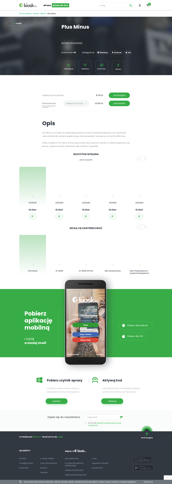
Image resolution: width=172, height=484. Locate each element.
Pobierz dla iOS (135, 336)
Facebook (24, 467)
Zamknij (147, 482)
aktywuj (112, 401)
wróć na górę (147, 438)
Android (117, 52)
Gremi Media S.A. (102, 69)
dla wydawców (72, 458)
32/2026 (86, 202)
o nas (94, 458)
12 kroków (32, 271)
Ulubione (85, 69)
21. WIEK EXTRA (86, 271)
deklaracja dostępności (75, 474)
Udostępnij (68, 69)
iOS (129, 52)
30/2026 (139, 202)
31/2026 (113, 202)
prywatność (97, 467)
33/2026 (59, 202)
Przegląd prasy (26, 463)
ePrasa (47, 5)
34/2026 (33, 202)
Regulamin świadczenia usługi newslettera (104, 424)
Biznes (43, 13)
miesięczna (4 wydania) (77, 103)
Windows (104, 52)
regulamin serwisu (100, 463)
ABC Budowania (113, 271)
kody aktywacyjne (48, 463)
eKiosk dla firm (60, 5)
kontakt (44, 472)
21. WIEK (59, 271)
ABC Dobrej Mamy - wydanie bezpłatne (139, 272)
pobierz (56, 401)
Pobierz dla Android (138, 325)
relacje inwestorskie (74, 470)
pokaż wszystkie (86, 160)
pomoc (43, 467)
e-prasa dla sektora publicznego (74, 464)
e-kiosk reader (47, 458)
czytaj (18, 23)
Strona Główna (25, 13)
